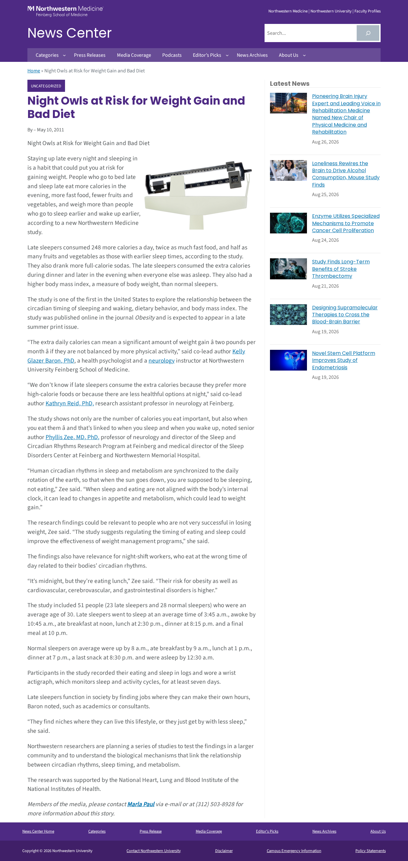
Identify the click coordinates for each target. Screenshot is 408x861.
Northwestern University (331, 11)
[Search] (368, 33)
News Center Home (38, 831)
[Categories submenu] (64, 55)
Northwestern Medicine (288, 11)
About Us (378, 831)
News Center (69, 33)
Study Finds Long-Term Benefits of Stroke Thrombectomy (341, 269)
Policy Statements (370, 851)
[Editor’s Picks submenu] (227, 55)
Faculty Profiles (367, 11)
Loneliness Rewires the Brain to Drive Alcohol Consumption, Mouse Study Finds (346, 174)
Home (33, 70)
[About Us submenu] (304, 55)
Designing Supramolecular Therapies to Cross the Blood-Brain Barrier (345, 315)
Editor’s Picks (267, 831)
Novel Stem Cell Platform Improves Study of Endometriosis (343, 360)
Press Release (151, 831)
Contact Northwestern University (154, 851)
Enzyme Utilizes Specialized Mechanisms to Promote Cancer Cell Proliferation (346, 223)
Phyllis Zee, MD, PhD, (72, 437)
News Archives (324, 831)
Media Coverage (209, 831)
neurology (162, 360)
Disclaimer (224, 851)
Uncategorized (46, 86)
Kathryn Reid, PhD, (70, 403)
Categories (97, 831)
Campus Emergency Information (294, 851)
